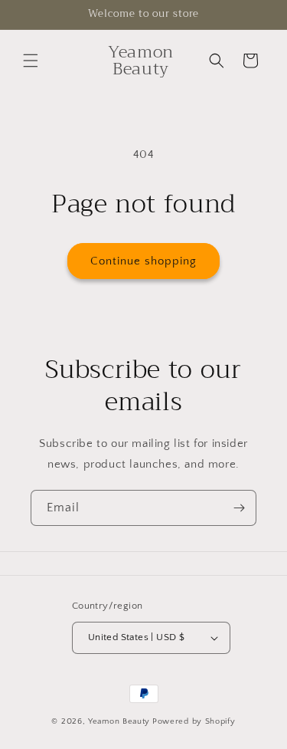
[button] (30, 60)
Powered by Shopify (194, 721)
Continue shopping (143, 261)
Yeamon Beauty (119, 721)
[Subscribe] (239, 508)
